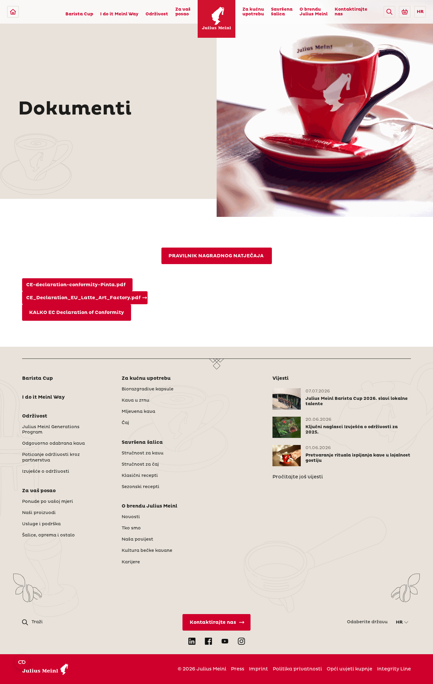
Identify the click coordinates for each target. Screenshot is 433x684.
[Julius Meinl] (13, 12)
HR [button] (420, 11)
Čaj (125, 423)
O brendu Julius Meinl (314, 12)
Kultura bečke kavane (147, 550)
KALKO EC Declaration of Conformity (76, 312)
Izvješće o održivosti (45, 471)
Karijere (131, 562)
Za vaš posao (183, 12)
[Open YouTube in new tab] (224, 641)
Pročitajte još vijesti (297, 476)
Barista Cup (79, 14)
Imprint (258, 669)
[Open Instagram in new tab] (241, 641)
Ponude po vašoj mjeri (47, 501)
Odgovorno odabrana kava (53, 443)
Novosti (131, 517)
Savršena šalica (281, 12)
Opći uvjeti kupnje (349, 669)
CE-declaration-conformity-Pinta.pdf (75, 285)
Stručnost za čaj (140, 464)
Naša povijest (137, 539)
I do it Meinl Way (119, 14)
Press (237, 669)
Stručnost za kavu (142, 453)
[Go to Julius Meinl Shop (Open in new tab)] (405, 12)
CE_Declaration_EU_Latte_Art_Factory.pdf (83, 298)
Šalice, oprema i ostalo (48, 535)
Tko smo (131, 528)
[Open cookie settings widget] (22, 662)
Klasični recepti (140, 475)
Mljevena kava (138, 411)
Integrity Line (394, 669)
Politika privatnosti (297, 669)
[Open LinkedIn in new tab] (191, 641)
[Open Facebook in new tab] (208, 641)
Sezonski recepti (140, 487)
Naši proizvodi (39, 513)
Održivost (157, 14)
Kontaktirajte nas (351, 12)
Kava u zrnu (135, 400)
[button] (389, 12)
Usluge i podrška (41, 524)
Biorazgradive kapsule (147, 389)
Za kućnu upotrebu (253, 12)
